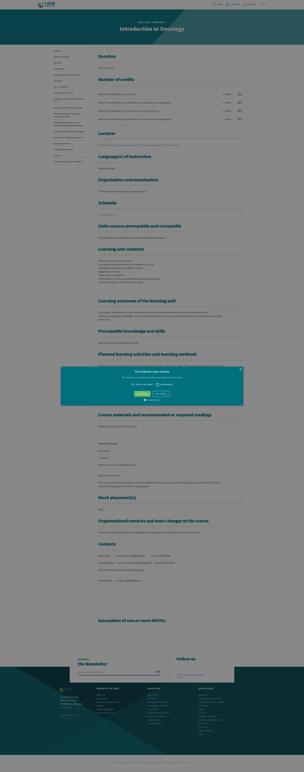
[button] (152, 386)
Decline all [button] (161, 393)
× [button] (240, 369)
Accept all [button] (142, 393)
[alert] (152, 386)
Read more (177, 377)
